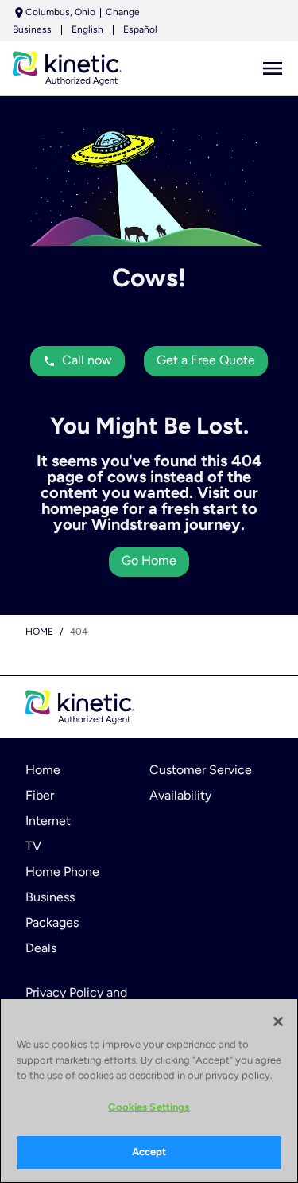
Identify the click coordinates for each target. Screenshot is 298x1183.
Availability (180, 796)
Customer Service (200, 771)
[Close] (278, 1021)
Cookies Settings (148, 1108)
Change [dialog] (123, 13)
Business (32, 30)
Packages (52, 923)
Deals (40, 949)
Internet (48, 821)
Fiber (39, 796)
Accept (149, 1152)
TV (33, 847)
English (87, 30)
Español (140, 30)
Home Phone (62, 872)
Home (39, 632)
